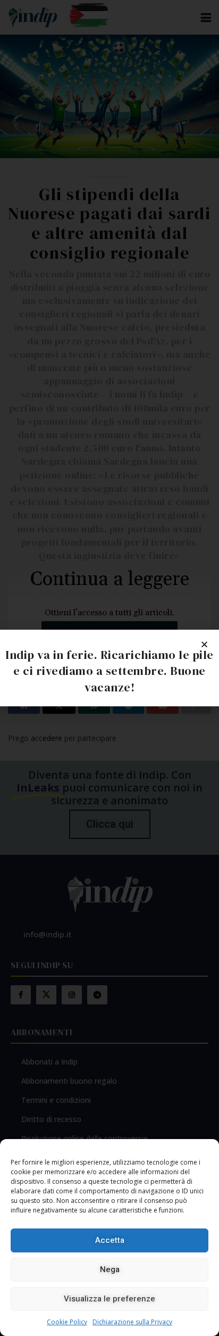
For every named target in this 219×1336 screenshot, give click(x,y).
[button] (204, 644)
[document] (109, 668)
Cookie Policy (67, 1321)
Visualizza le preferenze (109, 1299)
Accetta (109, 1240)
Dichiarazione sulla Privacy (132, 1321)
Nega (110, 1269)
